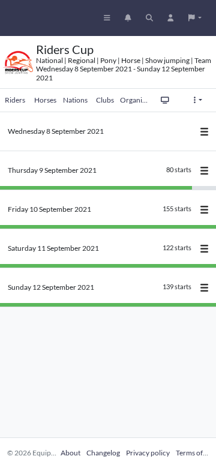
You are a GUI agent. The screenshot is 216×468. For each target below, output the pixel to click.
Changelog (103, 452)
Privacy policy (148, 452)
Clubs (105, 99)
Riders (15, 99)
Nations (75, 99)
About (70, 452)
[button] (195, 18)
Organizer (135, 99)
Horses (45, 99)
